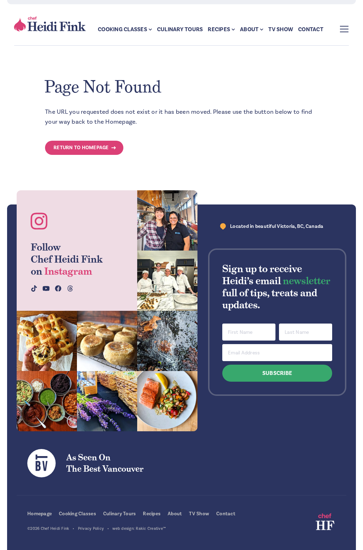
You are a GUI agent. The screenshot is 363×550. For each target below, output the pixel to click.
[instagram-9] (167, 401)
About (249, 29)
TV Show (280, 29)
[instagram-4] (167, 281)
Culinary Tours (180, 29)
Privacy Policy (91, 528)
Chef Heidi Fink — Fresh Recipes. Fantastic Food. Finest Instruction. (50, 24)
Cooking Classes (122, 29)
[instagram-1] (167, 220)
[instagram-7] (107, 341)
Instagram (68, 271)
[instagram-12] (47, 401)
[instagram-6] (167, 341)
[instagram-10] (107, 401)
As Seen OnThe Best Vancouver (105, 463)
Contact (310, 29)
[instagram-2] (47, 341)
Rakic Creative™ (151, 528)
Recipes (219, 29)
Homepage (39, 514)
